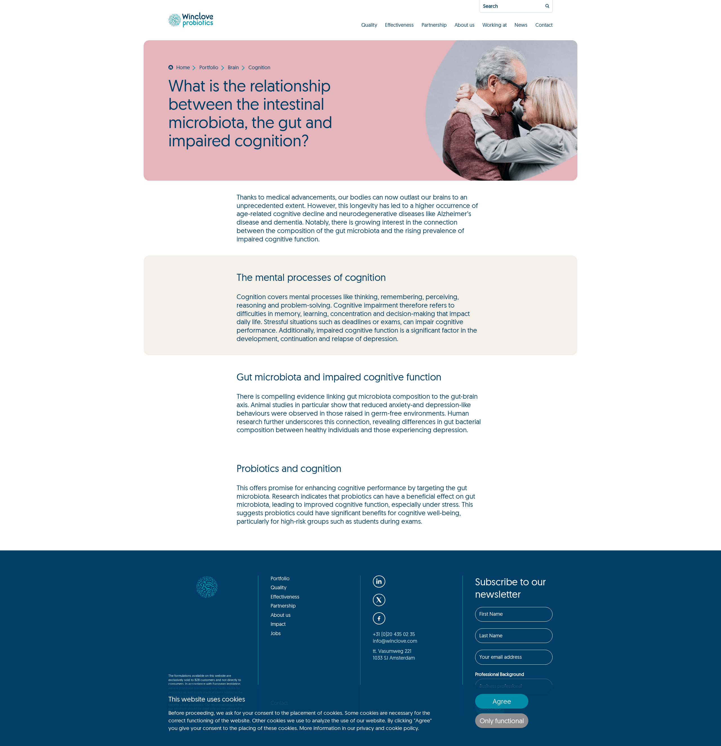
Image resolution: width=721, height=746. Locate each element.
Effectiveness (399, 25)
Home (183, 67)
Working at (494, 25)
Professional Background (499, 674)
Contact (544, 25)
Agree (502, 701)
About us (465, 25)
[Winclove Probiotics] (190, 20)
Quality (369, 25)
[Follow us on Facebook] (379, 618)
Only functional (502, 720)
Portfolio (208, 67)
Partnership (434, 25)
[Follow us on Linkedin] (379, 581)
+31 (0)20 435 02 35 (394, 634)
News (521, 25)
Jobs (276, 633)
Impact (278, 624)
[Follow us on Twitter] (379, 600)
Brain (233, 67)
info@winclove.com (395, 641)
